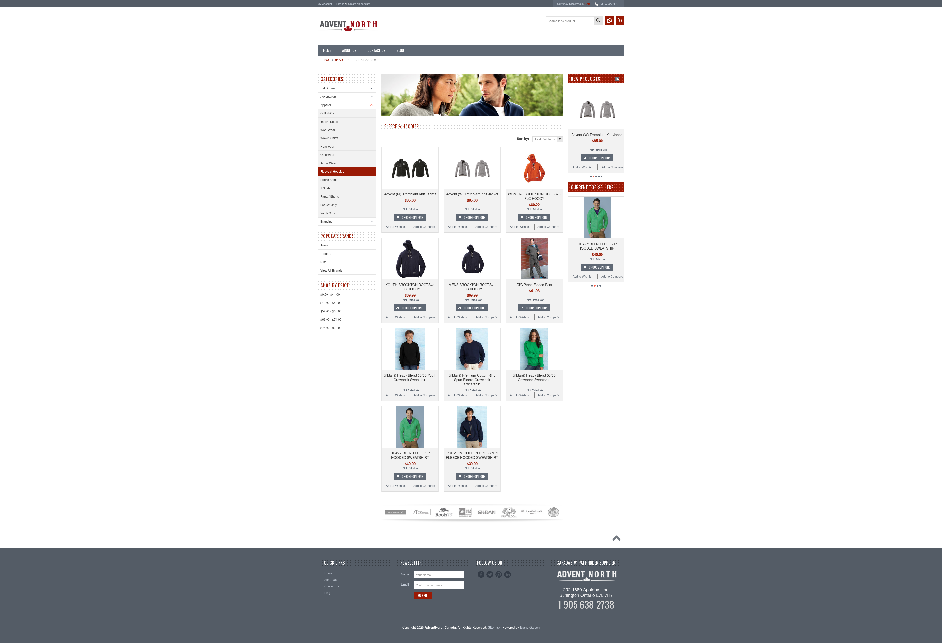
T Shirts (325, 188)
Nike (323, 262)
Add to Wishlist (396, 226)
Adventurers (328, 96)
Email (405, 584)
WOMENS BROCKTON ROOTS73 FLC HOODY (534, 196)
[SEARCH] (598, 21)
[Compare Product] (609, 20)
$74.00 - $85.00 (330, 328)
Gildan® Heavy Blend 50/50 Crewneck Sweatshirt (534, 377)
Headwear (327, 146)
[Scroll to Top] (617, 539)
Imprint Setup (329, 121)
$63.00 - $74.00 (330, 319)
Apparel (340, 60)
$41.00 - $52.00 (330, 303)
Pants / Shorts (329, 196)
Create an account (359, 4)
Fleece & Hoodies (332, 171)
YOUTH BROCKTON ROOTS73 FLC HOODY (410, 286)
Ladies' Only (328, 205)
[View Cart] (620, 20)
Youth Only (327, 213)
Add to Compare (424, 226)
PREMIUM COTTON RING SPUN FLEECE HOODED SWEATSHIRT (472, 455)
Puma (324, 245)
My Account (325, 4)
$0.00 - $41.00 (330, 294)
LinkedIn (507, 574)
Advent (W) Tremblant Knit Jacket (472, 194)
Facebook (481, 574)
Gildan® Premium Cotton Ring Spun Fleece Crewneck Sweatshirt (472, 379)
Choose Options (412, 217)
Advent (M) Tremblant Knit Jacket (410, 194)
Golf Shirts (327, 113)
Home (327, 60)
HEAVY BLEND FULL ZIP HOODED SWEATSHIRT (410, 455)
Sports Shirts (328, 180)
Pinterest (498, 574)
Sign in (340, 4)
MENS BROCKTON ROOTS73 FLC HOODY (472, 286)
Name (405, 574)
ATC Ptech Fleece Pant (534, 284)
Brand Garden (530, 627)
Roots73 (326, 253)
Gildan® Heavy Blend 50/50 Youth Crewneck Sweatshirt (410, 377)
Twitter (489, 574)
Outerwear (327, 154)
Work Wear (327, 130)
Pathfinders (328, 88)
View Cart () (610, 4)
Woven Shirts (329, 138)
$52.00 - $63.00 (330, 311)
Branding (326, 221)
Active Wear (328, 163)
